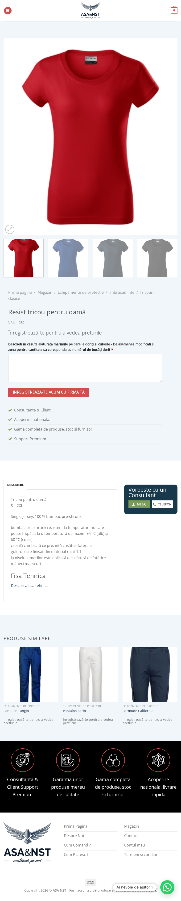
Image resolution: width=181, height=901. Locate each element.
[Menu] (8, 11)
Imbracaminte (121, 292)
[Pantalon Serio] (90, 674)
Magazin (44, 292)
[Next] (168, 136)
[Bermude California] (150, 674)
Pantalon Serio (74, 711)
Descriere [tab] (15, 484)
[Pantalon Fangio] (31, 674)
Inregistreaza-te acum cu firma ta (49, 392)
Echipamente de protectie (81, 292)
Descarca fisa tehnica (30, 585)
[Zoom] (9, 229)
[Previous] (13, 136)
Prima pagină (20, 292)
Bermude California (138, 711)
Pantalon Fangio (16, 711)
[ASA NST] (90, 10)
